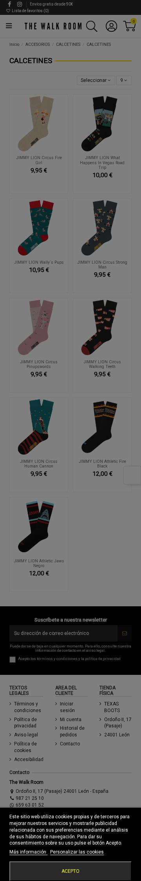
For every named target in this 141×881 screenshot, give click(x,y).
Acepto (70, 871)
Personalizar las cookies (77, 852)
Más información (28, 852)
